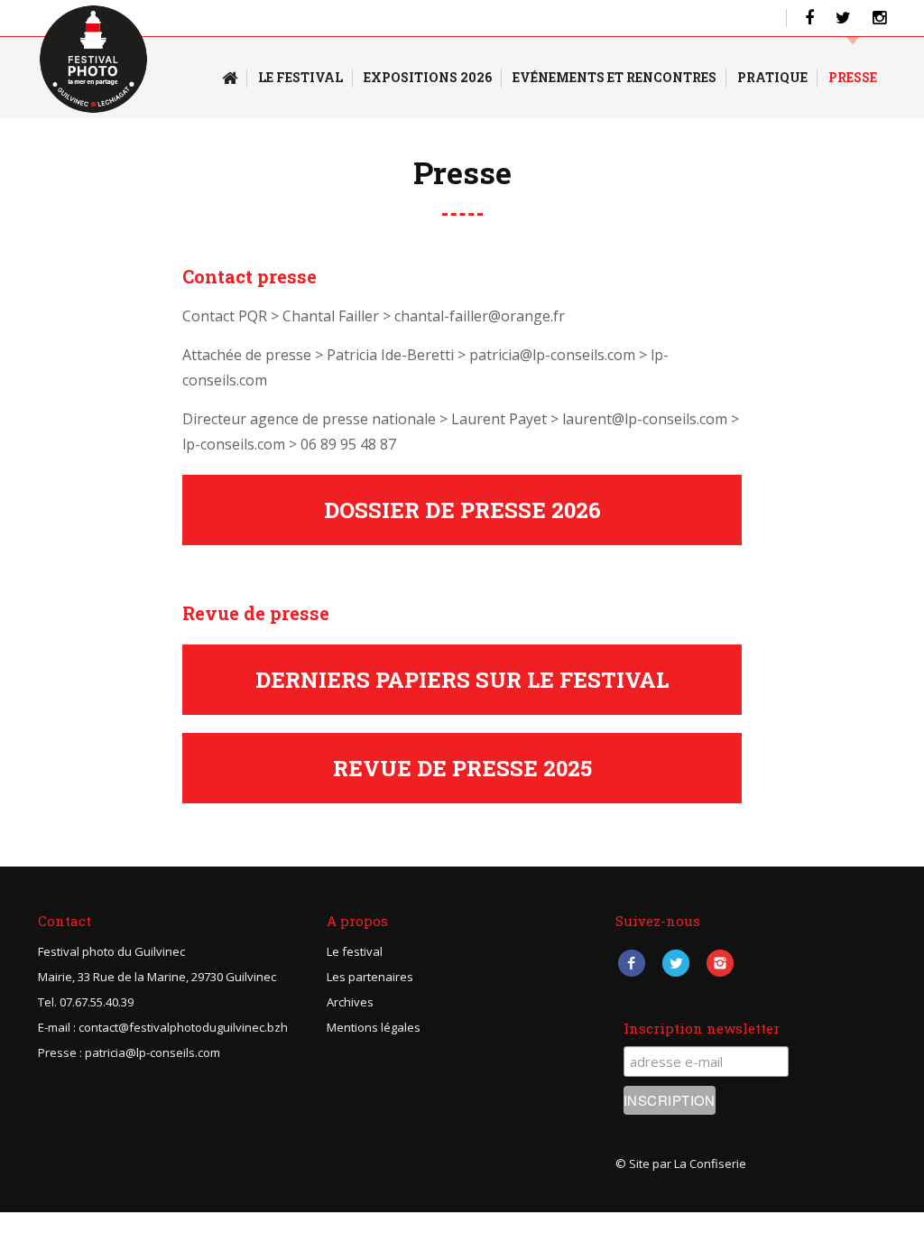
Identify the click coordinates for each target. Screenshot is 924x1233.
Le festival (355, 951)
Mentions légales (373, 1027)
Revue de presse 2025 (462, 768)
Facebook (631, 962)
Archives (350, 1002)
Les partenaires (370, 977)
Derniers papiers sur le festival (462, 679)
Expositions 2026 (428, 77)
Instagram (719, 962)
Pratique (772, 77)
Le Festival (300, 77)
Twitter (675, 962)
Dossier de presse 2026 (462, 510)
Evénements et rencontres (614, 77)
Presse (852, 77)
